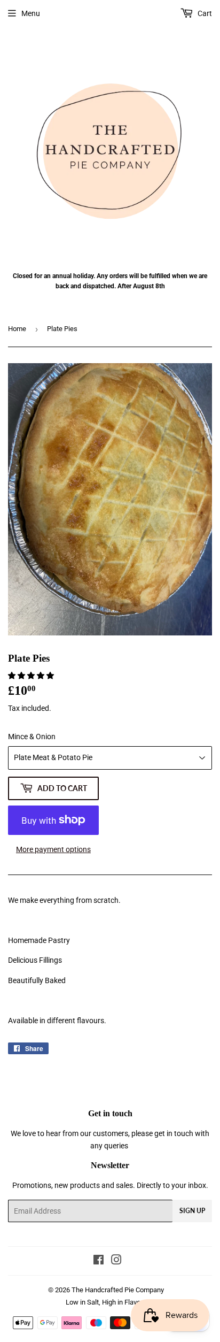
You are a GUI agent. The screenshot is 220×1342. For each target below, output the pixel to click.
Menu (30, 13)
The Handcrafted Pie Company (118, 1290)
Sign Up (192, 1211)
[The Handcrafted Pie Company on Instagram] (116, 1261)
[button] (32, 675)
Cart (204, 13)
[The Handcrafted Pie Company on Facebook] (98, 1261)
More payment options (53, 849)
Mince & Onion (32, 736)
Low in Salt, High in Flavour (106, 1302)
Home (17, 329)
